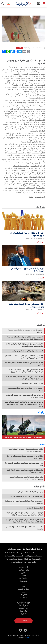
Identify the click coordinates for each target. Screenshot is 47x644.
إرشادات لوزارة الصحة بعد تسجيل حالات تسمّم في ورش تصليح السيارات (24, 457)
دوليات (41, 412)
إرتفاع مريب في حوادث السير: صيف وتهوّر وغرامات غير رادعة (26, 305)
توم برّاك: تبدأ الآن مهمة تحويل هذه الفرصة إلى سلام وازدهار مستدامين (24, 396)
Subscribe (23, 620)
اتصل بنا (23, 613)
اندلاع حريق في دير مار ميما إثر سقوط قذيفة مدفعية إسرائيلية (25, 331)
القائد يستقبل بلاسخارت (35, 508)
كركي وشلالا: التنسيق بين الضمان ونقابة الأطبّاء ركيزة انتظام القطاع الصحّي (25, 471)
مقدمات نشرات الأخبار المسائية (32, 383)
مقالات (41, 242)
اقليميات (23, 581)
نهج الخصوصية (23, 602)
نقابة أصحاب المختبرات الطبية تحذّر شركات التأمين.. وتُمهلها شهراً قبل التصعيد (26, 478)
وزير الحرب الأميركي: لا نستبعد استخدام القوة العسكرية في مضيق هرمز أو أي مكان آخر (24, 377)
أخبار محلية (23, 567)
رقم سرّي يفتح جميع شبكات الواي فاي (30, 491)
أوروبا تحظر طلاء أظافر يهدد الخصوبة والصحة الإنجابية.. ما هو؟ (24, 464)
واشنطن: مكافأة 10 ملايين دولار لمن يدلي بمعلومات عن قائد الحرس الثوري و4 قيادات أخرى (24, 356)
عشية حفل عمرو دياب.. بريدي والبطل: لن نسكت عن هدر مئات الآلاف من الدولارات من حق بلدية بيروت (24, 520)
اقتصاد (23, 575)
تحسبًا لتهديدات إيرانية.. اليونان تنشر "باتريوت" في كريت (24, 437)
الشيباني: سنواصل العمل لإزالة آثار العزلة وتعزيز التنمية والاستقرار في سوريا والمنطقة (24, 345)
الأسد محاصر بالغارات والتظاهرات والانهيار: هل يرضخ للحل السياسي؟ (24, 502)
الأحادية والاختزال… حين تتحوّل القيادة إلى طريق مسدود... (26, 234)
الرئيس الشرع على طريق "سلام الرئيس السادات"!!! (27, 269)
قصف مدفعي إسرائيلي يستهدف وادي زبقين (28, 351)
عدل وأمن (23, 578)
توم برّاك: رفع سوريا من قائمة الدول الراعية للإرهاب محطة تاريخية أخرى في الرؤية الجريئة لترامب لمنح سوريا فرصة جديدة (24, 404)
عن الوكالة (23, 608)
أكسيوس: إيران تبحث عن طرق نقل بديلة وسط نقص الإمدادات (25, 389)
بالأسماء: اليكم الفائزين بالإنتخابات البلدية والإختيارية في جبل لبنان (24, 527)
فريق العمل (23, 605)
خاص (23, 573)
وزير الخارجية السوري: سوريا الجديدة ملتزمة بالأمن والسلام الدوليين (24, 363)
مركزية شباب (23, 589)
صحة (42, 443)
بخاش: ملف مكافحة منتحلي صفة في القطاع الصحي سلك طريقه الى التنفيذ (25, 450)
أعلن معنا (23, 611)
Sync (27, 637)
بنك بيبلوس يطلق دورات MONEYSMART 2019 (26, 496)
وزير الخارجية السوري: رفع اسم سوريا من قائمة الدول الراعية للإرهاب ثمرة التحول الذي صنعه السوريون (26, 370)
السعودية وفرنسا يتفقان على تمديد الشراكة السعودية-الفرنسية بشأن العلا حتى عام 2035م (25, 338)
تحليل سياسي (23, 570)
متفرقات (23, 594)
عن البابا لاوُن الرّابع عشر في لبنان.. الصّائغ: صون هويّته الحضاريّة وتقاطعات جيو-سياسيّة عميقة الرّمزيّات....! (24, 513)
